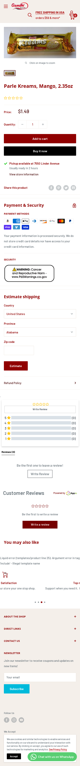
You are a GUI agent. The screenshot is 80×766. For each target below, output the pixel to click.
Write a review (40, 524)
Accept (14, 756)
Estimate (16, 366)
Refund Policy (12, 383)
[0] (72, 17)
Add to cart (40, 138)
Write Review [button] (40, 409)
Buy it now (40, 151)
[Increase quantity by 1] (43, 124)
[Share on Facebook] (51, 187)
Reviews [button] (8, 451)
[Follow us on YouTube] (21, 720)
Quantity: (10, 124)
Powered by (59, 493)
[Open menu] (6, 6)
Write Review (40, 474)
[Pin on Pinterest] (58, 187)
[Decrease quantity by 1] (22, 124)
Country (9, 305)
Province (9, 323)
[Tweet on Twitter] (66, 187)
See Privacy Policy (58, 749)
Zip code (9, 341)
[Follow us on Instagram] (14, 720)
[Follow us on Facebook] (6, 720)
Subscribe (17, 689)
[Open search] (30, 15)
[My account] (72, 13)
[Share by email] (73, 187)
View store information (23, 174)
